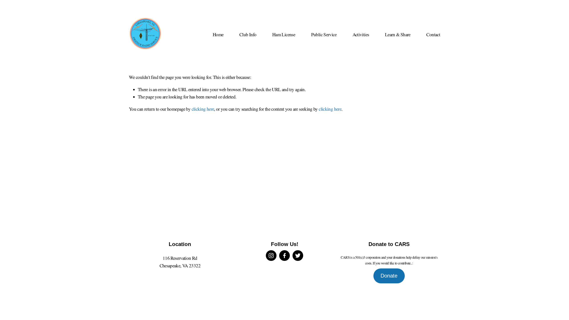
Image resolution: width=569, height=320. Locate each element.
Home (218, 34)
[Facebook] (284, 255)
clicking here (203, 109)
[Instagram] (271, 255)
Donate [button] (389, 276)
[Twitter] (298, 255)
